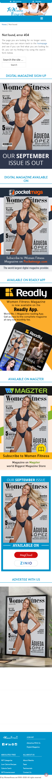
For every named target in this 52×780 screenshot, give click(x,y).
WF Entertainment (8, 772)
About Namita (28, 760)
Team (25, 764)
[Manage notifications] (46, 775)
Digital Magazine (33, 747)
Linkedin (10, 744)
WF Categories (6, 760)
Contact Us (27, 772)
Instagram (16, 744)
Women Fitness (15, 11)
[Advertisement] (26, 681)
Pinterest (13, 744)
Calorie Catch (6, 768)
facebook (3, 744)
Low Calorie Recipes (8, 764)
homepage (42, 43)
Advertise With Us (33, 743)
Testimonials (27, 768)
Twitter (6, 744)
